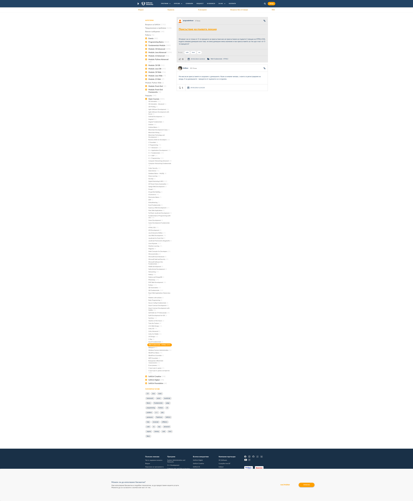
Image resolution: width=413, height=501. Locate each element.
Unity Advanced (154, 331)
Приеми (306, 485)
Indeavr (221, 467)
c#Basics (164, 422)
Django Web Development (157, 186)
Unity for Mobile (154, 334)
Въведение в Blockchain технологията (155, 362)
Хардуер (150, 95)
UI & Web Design (155, 326)
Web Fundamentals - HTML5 (159, 345)
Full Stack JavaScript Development (160, 213)
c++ (156, 412)
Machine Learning (155, 246)
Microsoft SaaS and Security (158, 259)
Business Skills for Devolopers (159, 140)
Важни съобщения (154, 31)
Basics (148, 403)
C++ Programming (155, 158)
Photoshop (153, 280)
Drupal (151, 189)
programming (151, 408)
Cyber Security (154, 168)
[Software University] (147, 3)
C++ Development (173, 465)
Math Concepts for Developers (159, 251)
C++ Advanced (154, 147)
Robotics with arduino (156, 297)
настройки (285, 485)
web (163, 431)
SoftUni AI (196, 467)
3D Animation (154, 101)
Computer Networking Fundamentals (159, 164)
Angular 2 (152, 119)
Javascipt (155, 422)
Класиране (202, 10)
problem (149, 412)
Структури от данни (156, 368)
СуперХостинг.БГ (224, 463)
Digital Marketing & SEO (157, 181)
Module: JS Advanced (158, 56)
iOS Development (154, 230)
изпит (158, 398)
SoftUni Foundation (157, 383)
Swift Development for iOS (157, 315)
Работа (149, 35)
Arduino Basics (153, 127)
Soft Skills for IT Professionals (159, 313)
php (162, 412)
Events (153, 38)
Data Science (153, 171)
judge (167, 403)
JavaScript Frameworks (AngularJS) (160, 241)
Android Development (156, 116)
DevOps (152, 179)
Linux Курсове (154, 243)
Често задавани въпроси (153, 460)
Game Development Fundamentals (159, 224)
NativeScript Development (157, 269)
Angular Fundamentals (156, 122)
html (170, 431)
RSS (273, 10)
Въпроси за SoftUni (155, 24)
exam (160, 393)
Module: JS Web (156, 79)
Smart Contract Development (158, 305)
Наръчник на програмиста (154, 467)
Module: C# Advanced (159, 49)
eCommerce (153, 194)
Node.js (152, 274)
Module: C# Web (157, 72)
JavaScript (167, 398)
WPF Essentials (154, 358)
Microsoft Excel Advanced (157, 256)
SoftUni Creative (156, 376)
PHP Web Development (157, 282)
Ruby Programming (155, 300)
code (148, 426)
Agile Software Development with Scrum (158, 113)
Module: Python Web (154, 83)
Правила (170, 10)
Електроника (154, 365)
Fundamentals (158, 403)
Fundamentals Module (159, 45)
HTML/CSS (153, 227)
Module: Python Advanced (158, 61)
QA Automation (154, 287)
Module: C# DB (156, 65)
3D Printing (153, 107)
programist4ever (188, 20)
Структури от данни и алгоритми (159, 371)
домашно (150, 417)
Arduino (152, 124)
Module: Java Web (157, 76)
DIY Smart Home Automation (158, 184)
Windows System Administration (159, 350)
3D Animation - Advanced (157, 104)
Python (152, 285)
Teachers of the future (156, 321)
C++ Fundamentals (156, 153)
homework (150, 398)
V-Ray (151, 339)
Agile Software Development (158, 109)
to (153, 426)
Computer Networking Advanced (160, 161)
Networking (153, 272)
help (148, 422)
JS (167, 408)
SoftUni (168, 417)
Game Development (155, 220)
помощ (156, 431)
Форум (141, 10)
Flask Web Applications (156, 210)
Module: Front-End (157, 86)
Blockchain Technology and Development (156, 136)
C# (148, 393)
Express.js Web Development (158, 208)
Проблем (159, 417)
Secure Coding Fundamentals (158, 303)
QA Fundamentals (155, 290)
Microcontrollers (154, 254)
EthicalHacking (153, 202)
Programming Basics (158, 42)
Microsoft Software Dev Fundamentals (155, 263)
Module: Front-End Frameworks (155, 91)
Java (153, 393)
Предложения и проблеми (158, 28)
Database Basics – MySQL (157, 173)
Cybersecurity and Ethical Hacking (178, 468)
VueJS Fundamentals (155, 342)
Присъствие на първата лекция (198, 29)
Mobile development (155, 266)
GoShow (185, 68)
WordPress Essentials (156, 355)
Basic (148, 436)
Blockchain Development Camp (159, 130)
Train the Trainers (154, 323)
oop (159, 426)
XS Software (223, 460)
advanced (167, 426)
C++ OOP (152, 155)
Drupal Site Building (155, 192)
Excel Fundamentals (155, 205)
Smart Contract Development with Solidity (159, 309)
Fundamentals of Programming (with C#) (159, 217)
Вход (271, 3)
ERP (150, 200)
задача (149, 431)
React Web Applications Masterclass (159, 294)
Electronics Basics (154, 197)
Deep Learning (154, 176)
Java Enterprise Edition (156, 233)
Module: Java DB (157, 69)
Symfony (152, 318)
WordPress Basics (155, 353)
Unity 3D (152, 328)
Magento (152, 249)
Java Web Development (157, 235)
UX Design (153, 336)
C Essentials (153, 142)
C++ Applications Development (159, 150)
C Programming (154, 145)
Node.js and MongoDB (156, 277)
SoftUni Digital (156, 380)
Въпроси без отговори (239, 10)
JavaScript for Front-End (156, 238)
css (199, 52)
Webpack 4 (152, 347)
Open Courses (156, 99)
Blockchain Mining (154, 132)
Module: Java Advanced (160, 52)
